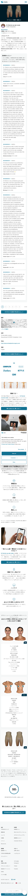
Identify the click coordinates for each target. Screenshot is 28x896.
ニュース (3, 835)
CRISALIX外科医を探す (6, 853)
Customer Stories (18, 840)
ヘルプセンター (17, 853)
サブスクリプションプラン (19, 835)
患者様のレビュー (17, 837)
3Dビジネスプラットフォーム (20, 832)
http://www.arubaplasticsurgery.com (10, 343)
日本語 (14, 879)
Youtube (16, 868)
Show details (21, 449)
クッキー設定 (4, 874)
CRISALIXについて (5, 829)
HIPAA (2, 871)
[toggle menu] (26, 2)
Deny (14, 462)
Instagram (16, 863)
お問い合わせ (16, 850)
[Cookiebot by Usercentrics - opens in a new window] (21, 433)
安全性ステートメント (5, 868)
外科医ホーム (16, 829)
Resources (3, 843)
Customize (13, 457)
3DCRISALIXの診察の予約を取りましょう (14, 312)
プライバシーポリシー (5, 865)
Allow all (14, 453)
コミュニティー (4, 856)
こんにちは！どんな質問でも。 (13, 890)
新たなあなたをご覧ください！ (14, 408)
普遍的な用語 (4, 863)
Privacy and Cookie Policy (7, 444)
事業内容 (3, 832)
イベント (3, 840)
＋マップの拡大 (4, 329)
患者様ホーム (4, 850)
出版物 (2, 837)
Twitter (15, 865)
